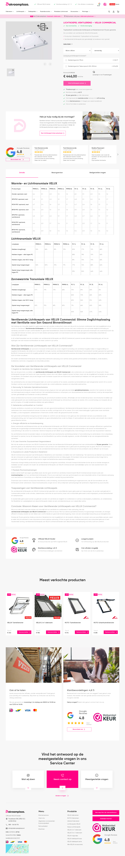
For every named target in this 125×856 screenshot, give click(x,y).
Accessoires (74, 11)
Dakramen (9, 11)
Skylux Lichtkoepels (73, 827)
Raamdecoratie (45, 11)
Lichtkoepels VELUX (73, 824)
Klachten (42, 829)
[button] (109, 11)
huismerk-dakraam (54, 16)
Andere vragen (61, 796)
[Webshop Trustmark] (104, 4)
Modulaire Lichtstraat (61, 11)
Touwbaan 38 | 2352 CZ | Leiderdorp (16, 820)
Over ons (42, 818)
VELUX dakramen (73, 815)
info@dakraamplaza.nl (16, 828)
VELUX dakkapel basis (74, 838)
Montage (85, 11)
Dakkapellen (32, 11)
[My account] (113, 12)
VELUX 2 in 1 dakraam (74, 830)
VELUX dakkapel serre (74, 841)
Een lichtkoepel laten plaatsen (52, 133)
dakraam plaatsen (87, 16)
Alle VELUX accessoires (75, 844)
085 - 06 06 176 (13, 824)
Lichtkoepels (20, 11)
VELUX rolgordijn (72, 836)
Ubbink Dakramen (73, 821)
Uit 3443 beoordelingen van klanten (50, 551)
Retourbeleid (43, 826)
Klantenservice (44, 815)
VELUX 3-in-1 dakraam (74, 833)
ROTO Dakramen (73, 818)
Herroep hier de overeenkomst (106, 812)
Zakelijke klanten (106, 818)
